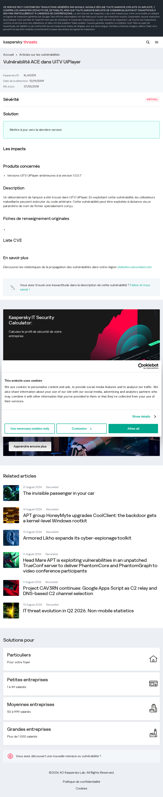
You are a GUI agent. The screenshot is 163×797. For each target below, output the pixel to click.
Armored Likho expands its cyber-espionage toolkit (77, 538)
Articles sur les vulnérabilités (39, 54)
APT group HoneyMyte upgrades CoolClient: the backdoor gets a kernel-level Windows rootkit (89, 518)
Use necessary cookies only (30, 428)
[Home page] (20, 42)
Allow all (133, 428)
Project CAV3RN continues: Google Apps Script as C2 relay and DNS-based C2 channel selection (90, 590)
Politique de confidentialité (81, 782)
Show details (141, 416)
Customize (79, 428)
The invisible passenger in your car (59, 493)
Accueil (8, 54)
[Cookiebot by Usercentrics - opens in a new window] (141, 366)
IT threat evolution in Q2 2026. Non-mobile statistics (78, 611)
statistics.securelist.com (134, 267)
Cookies (81, 788)
